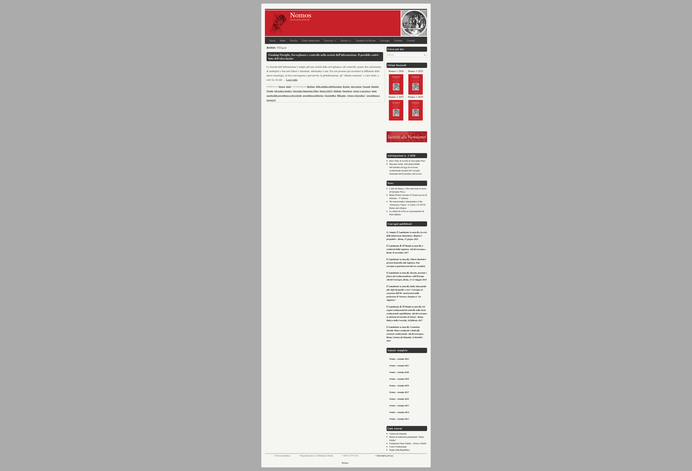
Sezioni (344, 40)
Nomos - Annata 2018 (399, 385)
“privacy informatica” (356, 95)
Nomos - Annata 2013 (399, 418)
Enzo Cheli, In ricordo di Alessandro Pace (407, 160)
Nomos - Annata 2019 (399, 378)
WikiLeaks (341, 95)
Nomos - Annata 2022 (399, 358)
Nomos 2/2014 (326, 91)
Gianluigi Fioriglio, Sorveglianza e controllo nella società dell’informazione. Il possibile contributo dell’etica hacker (323, 57)
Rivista (293, 40)
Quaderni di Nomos (366, 40)
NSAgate (337, 91)
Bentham (311, 86)
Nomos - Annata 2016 (399, 398)
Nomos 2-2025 (396, 97)
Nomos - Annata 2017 (399, 392)
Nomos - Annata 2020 (399, 372)
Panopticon (347, 91)
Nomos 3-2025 (415, 71)
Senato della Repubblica (399, 449)
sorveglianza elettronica (313, 95)
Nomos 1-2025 (415, 97)
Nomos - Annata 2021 (399, 365)
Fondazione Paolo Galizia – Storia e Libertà (407, 443)
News (283, 40)
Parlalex (398, 40)
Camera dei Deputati (398, 433)
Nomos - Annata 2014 (399, 412)
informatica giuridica (283, 91)
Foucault (366, 86)
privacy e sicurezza (362, 91)
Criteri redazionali (310, 40)
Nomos (282, 86)
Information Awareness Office (306, 91)
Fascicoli (328, 40)
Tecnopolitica (330, 95)
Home (272, 40)
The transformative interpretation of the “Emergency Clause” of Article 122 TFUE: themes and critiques (407, 204)
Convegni (385, 40)
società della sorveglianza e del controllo (284, 95)
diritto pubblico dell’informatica (329, 86)
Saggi (288, 86)
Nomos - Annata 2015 (399, 405)
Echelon (346, 86)
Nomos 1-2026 (396, 71)
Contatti (411, 40)
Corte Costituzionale (398, 446)
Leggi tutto (292, 79)
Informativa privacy (385, 455)
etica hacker (356, 86)
